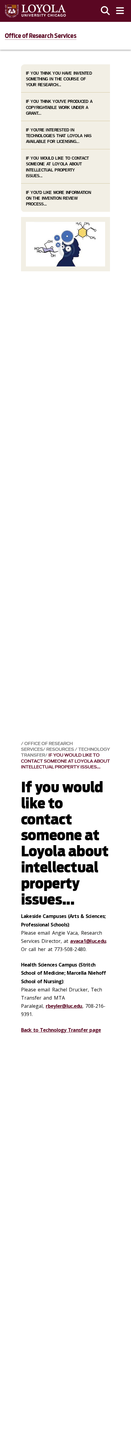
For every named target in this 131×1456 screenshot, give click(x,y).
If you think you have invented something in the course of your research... (59, 79)
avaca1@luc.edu (88, 941)
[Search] (105, 11)
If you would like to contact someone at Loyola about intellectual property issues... (65, 761)
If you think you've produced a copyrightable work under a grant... (59, 107)
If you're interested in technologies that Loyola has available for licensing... (59, 136)
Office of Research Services (40, 35)
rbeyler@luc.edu (64, 1006)
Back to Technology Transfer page (61, 1030)
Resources (60, 749)
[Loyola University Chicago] (35, 11)
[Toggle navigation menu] (120, 11)
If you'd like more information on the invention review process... (58, 198)
